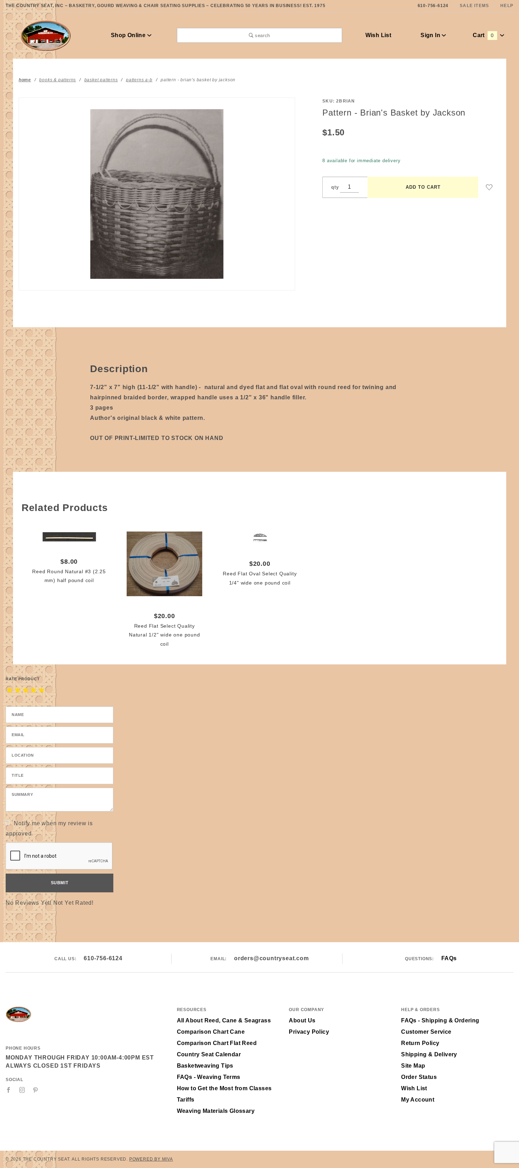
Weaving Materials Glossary (216, 1111)
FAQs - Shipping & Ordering (440, 1020)
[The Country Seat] (45, 35)
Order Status (419, 1077)
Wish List (378, 35)
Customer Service (426, 1032)
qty (335, 187)
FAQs (449, 958)
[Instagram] (22, 1090)
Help (506, 5)
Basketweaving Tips (205, 1066)
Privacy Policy (309, 1032)
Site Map (413, 1066)
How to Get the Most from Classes (224, 1088)
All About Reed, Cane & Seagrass (224, 1020)
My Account (417, 1100)
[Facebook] (9, 1090)
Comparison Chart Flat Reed (217, 1043)
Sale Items (474, 5)
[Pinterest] (35, 1090)
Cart (483, 35)
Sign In (431, 35)
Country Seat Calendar (209, 1054)
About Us (302, 1020)
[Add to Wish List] (489, 187)
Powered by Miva (151, 1159)
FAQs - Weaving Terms (208, 1077)
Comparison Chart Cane (211, 1032)
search (261, 35)
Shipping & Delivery (429, 1054)
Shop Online (129, 35)
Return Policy (420, 1043)
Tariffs (186, 1100)
